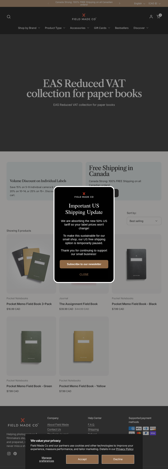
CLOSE (84, 274)
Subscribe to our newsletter (84, 264)
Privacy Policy (125, 449)
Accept (82, 459)
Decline (118, 459)
